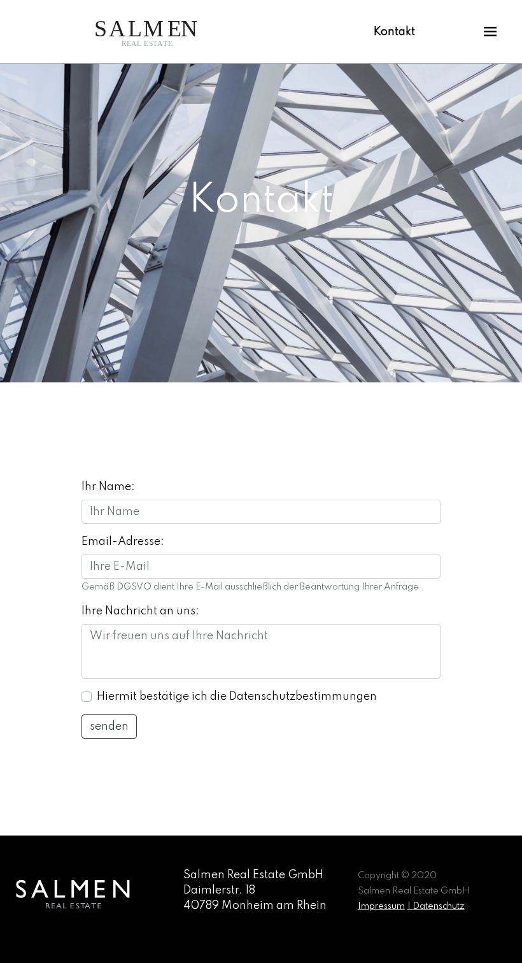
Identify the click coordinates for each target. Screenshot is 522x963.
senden (109, 726)
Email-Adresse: (122, 541)
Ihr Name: (108, 487)
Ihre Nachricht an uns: (140, 611)
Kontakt (394, 32)
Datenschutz (439, 906)
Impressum (381, 906)
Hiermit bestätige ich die (237, 696)
